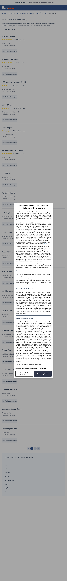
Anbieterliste (42, 368)
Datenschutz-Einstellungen (24, 374)
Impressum (33, 368)
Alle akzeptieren (42, 374)
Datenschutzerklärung (22, 368)
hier (45, 244)
